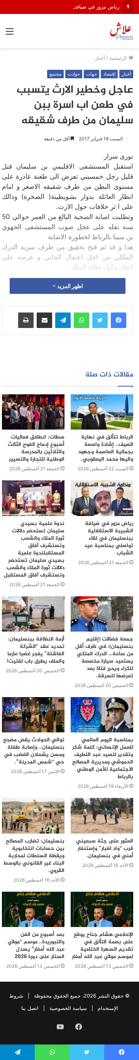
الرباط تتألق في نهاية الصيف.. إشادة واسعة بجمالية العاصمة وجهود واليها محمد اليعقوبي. (105, 448)
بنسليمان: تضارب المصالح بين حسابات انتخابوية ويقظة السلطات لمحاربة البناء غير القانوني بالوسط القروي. (33, 856)
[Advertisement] (69, 122)
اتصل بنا (30, 1008)
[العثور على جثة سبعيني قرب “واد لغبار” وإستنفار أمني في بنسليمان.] (102, 815)
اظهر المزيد (69, 286)
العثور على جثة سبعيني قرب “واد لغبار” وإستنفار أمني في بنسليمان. (104, 848)
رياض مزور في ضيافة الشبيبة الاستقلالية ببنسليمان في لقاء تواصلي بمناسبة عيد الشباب (108, 538)
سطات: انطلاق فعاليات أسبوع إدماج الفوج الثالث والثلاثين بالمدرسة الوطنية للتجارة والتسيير (36, 448)
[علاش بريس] (121, 31)
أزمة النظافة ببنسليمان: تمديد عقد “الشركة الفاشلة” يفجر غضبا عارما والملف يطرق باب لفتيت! (35, 650)
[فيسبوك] (118, 320)
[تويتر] (100, 320)
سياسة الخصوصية (68, 1008)
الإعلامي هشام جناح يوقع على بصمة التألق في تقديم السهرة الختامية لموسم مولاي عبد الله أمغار (102, 945)
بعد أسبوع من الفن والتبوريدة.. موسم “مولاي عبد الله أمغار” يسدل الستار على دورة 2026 (36, 945)
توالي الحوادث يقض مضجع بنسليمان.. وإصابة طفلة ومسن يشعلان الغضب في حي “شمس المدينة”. (33, 751)
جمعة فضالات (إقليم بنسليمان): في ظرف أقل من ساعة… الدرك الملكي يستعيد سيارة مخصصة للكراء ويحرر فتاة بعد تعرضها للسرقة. (104, 657)
